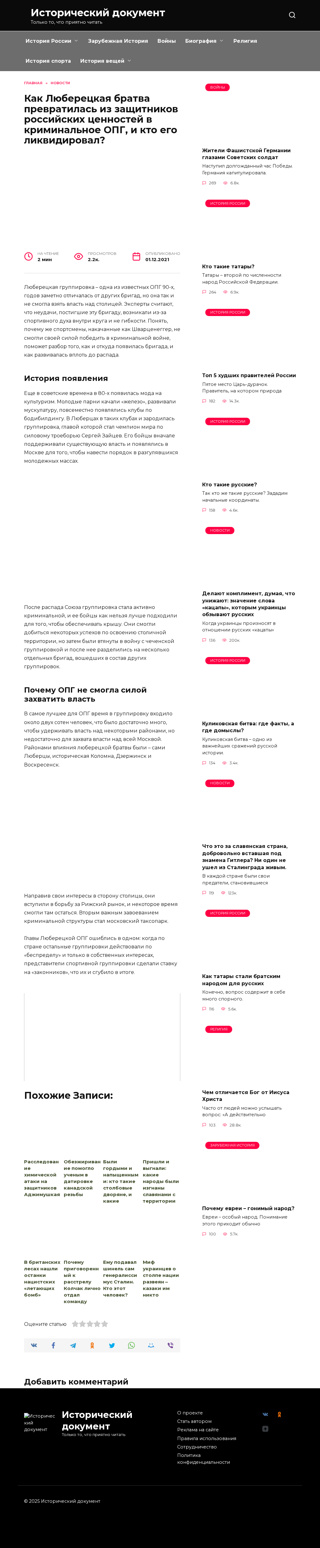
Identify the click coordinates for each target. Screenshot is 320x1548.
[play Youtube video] (102, 1037)
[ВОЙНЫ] (249, 138)
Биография (201, 41)
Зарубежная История (118, 41)
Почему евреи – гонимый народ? (248, 1208)
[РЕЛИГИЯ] (249, 1080)
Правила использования (206, 1438)
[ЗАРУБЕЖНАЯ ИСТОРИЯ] (249, 1196)
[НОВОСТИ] (249, 581)
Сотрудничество (197, 1447)
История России (48, 41)
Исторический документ (98, 13)
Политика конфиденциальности (203, 1459)
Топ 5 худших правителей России (249, 375)
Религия (245, 41)
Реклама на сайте (198, 1430)
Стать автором (194, 1421)
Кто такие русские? (229, 484)
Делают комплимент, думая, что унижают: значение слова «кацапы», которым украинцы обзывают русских (248, 604)
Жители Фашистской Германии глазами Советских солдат (246, 153)
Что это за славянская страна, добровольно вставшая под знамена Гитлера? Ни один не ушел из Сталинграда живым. (245, 856)
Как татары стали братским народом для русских (241, 979)
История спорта (48, 61)
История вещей (102, 61)
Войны (167, 41)
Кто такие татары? (228, 266)
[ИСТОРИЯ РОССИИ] (249, 254)
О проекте (190, 1413)
